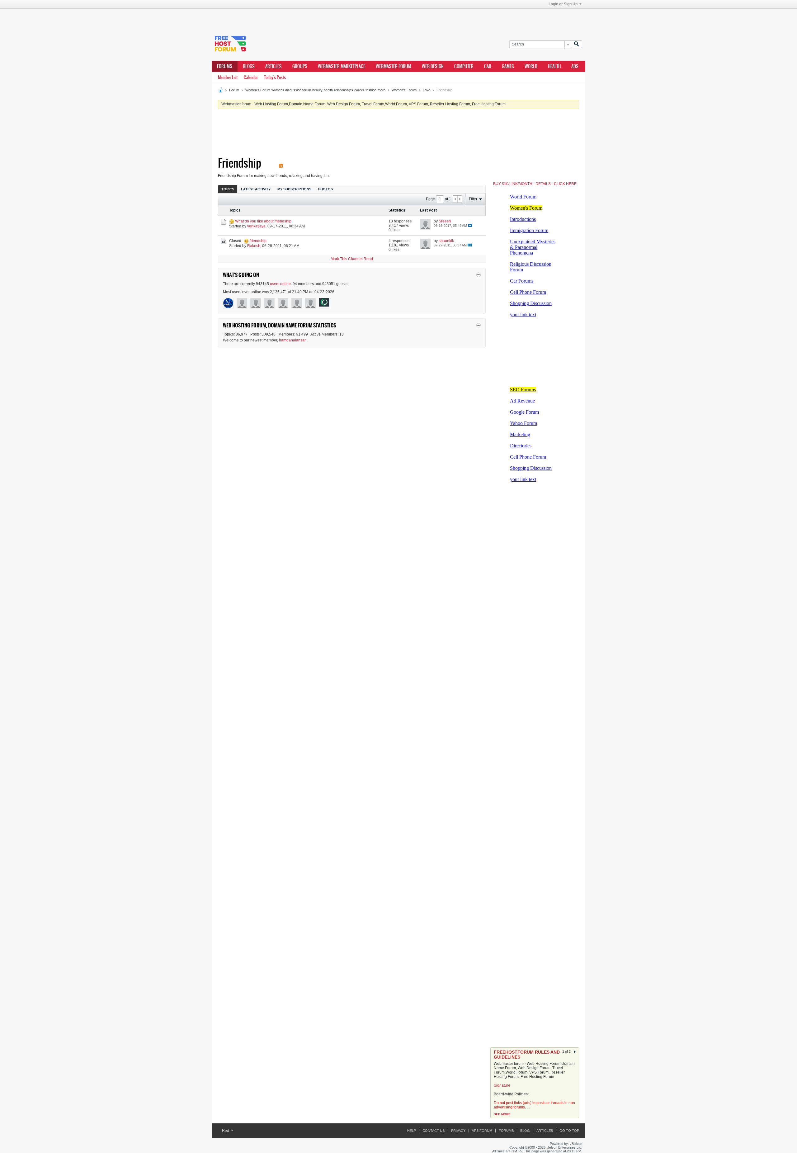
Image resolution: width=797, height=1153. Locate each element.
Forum (234, 90)
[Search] (576, 44)
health (554, 66)
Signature (502, 1085)
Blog (525, 1130)
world (531, 66)
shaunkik (446, 241)
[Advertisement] (305, 18)
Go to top (569, 1130)
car (487, 66)
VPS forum (482, 1130)
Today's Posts (275, 77)
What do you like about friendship (263, 221)
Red (226, 1130)
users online (280, 284)
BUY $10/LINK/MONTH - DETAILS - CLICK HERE (535, 184)
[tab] (228, 189)
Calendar (251, 77)
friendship (258, 241)
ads (574, 66)
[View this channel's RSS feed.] (281, 163)
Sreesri (445, 221)
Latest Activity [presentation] (256, 189)
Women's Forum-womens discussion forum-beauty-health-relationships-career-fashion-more (315, 90)
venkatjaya (256, 226)
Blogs (249, 66)
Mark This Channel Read (352, 259)
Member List (228, 77)
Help (411, 1130)
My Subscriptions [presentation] (294, 189)
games (508, 66)
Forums (224, 66)
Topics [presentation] (227, 189)
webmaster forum (393, 66)
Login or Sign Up (563, 4)
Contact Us (433, 1130)
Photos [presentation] (325, 189)
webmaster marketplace (341, 66)
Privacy (458, 1130)
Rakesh (253, 246)
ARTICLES (273, 66)
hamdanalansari (293, 340)
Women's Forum (404, 90)
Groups (299, 66)
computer (464, 66)
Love (426, 90)
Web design (433, 66)
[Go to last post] (470, 225)
